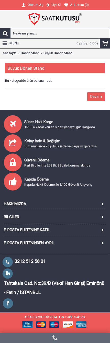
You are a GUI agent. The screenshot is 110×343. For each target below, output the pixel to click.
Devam (96, 96)
